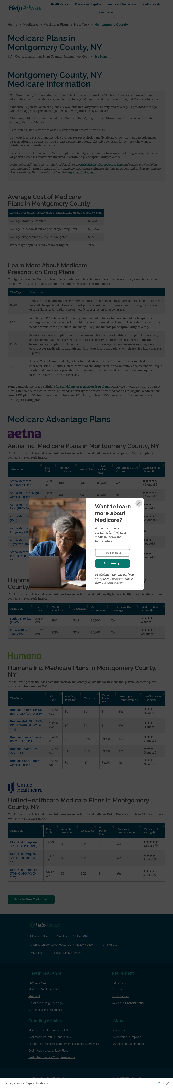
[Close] (138, 503)
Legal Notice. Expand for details (28, 1083)
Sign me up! (112, 563)
